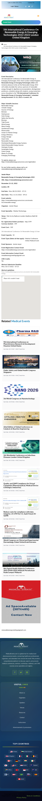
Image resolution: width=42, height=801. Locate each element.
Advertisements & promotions (22, 728)
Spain (36, 774)
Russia (28, 774)
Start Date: (11, 349)
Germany (18, 760)
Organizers (22, 698)
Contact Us (31, 2)
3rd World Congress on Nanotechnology (19, 399)
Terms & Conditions (33, 796)
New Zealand (34, 765)
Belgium (34, 756)
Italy (27, 756)
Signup (16, 6)
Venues (22, 708)
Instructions (22, 723)
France (20, 756)
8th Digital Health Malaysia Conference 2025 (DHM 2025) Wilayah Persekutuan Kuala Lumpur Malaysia (19, 570)
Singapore (25, 769)
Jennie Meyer (13, 206)
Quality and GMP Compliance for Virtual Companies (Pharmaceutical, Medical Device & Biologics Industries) (21, 485)
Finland (6, 774)
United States (13, 751)
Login (12, 6)
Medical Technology (19, 211)
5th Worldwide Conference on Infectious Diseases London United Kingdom (19, 456)
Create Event (7, 22)
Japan (6, 765)
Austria (14, 774)
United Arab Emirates (26, 751)
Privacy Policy (21, 797)
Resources (22, 713)
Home (5, 44)
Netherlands (23, 765)
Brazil (21, 774)
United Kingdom (10, 756)
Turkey (17, 769)
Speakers (22, 703)
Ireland (32, 760)
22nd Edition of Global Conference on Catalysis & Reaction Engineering (18, 428)
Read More (22, 349)
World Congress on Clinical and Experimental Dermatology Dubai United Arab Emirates (21, 541)
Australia (34, 769)
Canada (9, 760)
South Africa (8, 769)
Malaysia (14, 765)
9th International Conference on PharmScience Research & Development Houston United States (19, 344)
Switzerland (21, 779)
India (25, 760)
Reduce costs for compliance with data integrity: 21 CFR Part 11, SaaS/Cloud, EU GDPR (20, 514)
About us (22, 693)
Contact (22, 718)
